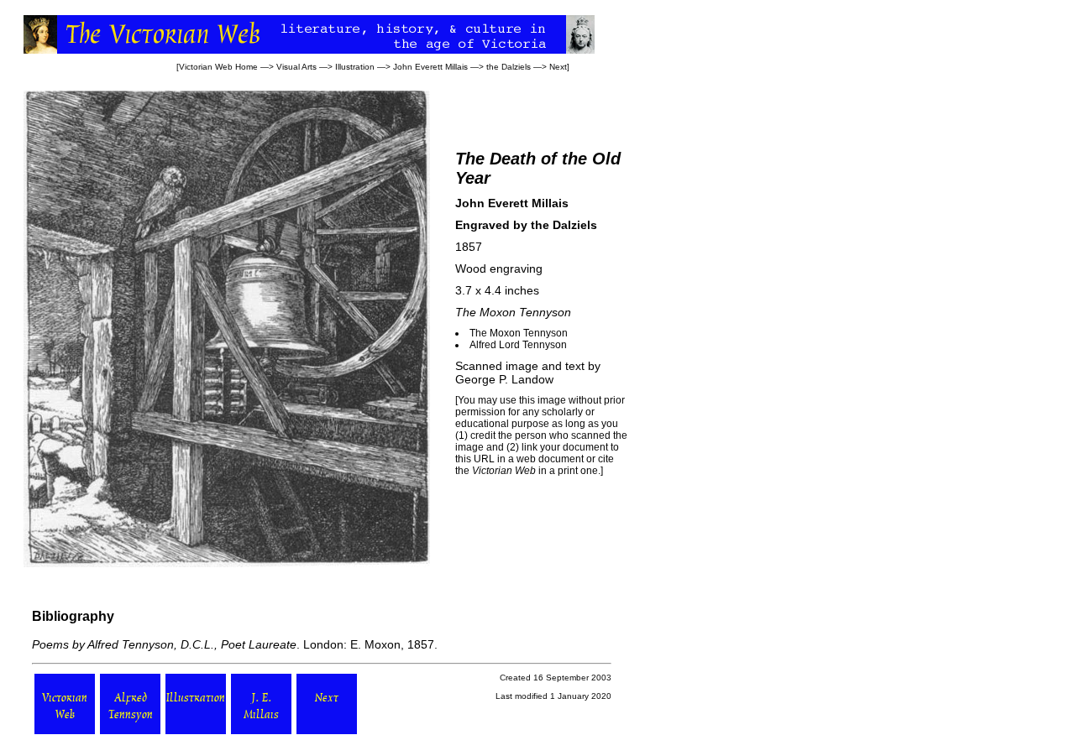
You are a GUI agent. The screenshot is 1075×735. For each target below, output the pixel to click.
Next (558, 66)
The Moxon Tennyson (518, 333)
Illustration (355, 66)
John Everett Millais (430, 66)
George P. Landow (504, 379)
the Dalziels (508, 66)
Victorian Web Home (218, 66)
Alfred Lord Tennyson (518, 345)
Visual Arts (296, 66)
